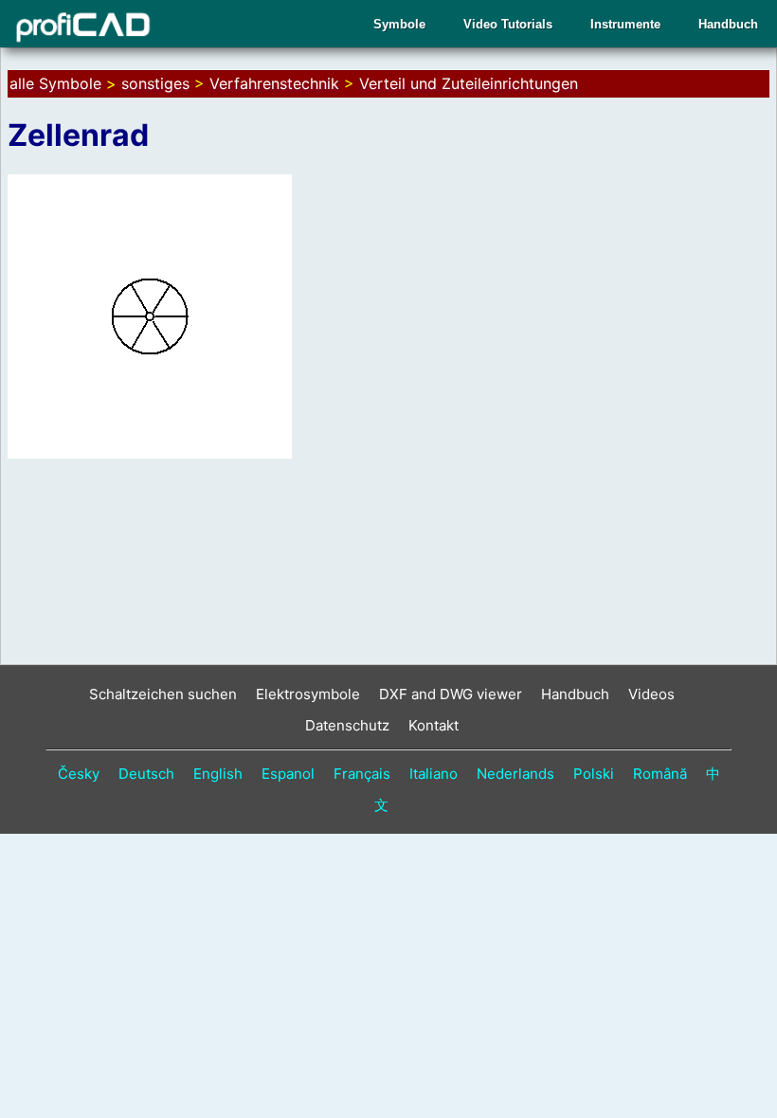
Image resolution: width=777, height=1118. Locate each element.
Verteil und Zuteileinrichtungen (468, 83)
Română (660, 774)
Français (362, 774)
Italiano (433, 774)
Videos (651, 694)
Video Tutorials (507, 24)
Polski (593, 774)
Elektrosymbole (308, 694)
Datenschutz (347, 725)
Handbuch (728, 24)
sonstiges (155, 83)
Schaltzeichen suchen (163, 694)
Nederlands (515, 774)
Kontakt (433, 725)
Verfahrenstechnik (274, 83)
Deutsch (146, 774)
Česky (78, 774)
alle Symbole (55, 83)
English (218, 774)
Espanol (288, 774)
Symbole (399, 24)
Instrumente (625, 24)
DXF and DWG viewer (450, 694)
